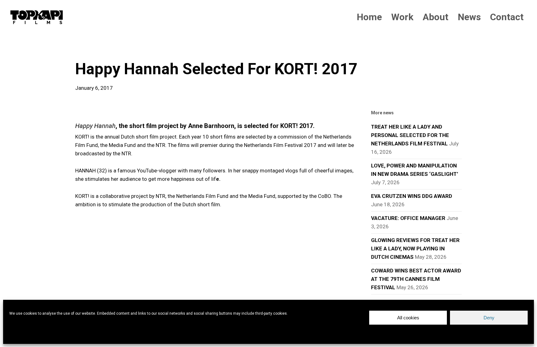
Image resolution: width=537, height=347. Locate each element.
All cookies (408, 317)
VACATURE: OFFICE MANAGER (408, 218)
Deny (489, 317)
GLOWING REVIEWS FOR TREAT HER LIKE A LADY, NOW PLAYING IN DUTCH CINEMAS (415, 248)
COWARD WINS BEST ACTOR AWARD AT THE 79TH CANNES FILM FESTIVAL (416, 278)
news (85, 49)
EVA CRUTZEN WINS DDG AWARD (411, 196)
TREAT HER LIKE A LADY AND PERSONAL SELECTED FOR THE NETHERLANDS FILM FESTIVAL (410, 135)
